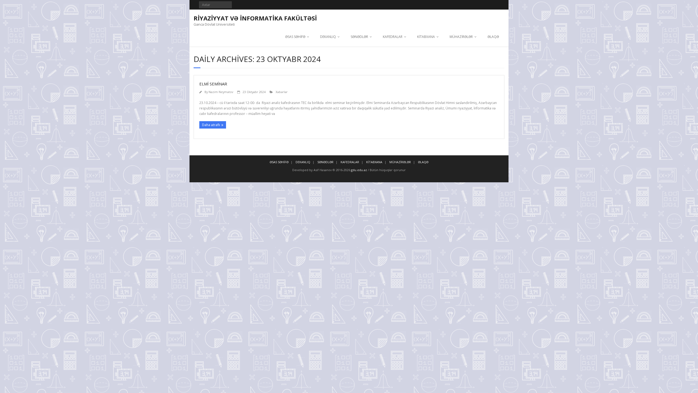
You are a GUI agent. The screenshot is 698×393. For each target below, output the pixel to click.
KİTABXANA (426, 36)
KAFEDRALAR (392, 36)
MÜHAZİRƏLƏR (461, 36)
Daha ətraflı (211, 125)
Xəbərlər (282, 92)
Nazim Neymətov (221, 92)
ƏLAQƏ (493, 36)
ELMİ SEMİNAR (213, 84)
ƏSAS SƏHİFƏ (295, 36)
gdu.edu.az (358, 170)
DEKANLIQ (328, 36)
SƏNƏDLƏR (359, 36)
